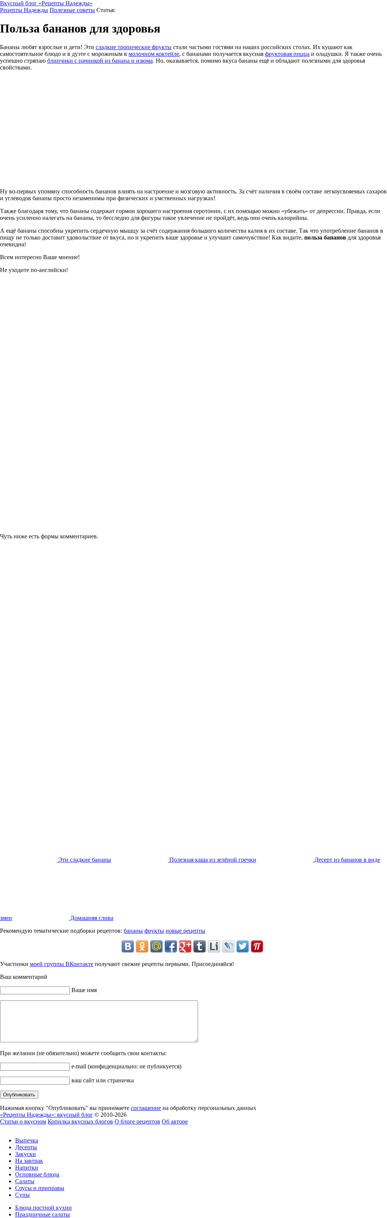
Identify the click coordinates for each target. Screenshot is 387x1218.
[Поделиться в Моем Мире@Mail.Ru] (156, 946)
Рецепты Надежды (24, 10)
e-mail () (125, 1066)
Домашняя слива (91, 918)
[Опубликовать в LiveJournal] (228, 946)
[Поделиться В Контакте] (128, 946)
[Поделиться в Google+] (185, 946)
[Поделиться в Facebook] (171, 946)
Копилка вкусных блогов (80, 1121)
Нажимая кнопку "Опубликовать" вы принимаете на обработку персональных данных (128, 1108)
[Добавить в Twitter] (243, 946)
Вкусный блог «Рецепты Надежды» (46, 3)
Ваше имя (83, 990)
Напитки (26, 1167)
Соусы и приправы (39, 1188)
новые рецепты (185, 930)
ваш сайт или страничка (102, 1080)
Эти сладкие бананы (84, 859)
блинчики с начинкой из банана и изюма (100, 60)
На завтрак (29, 1161)
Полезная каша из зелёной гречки (212, 859)
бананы (133, 930)
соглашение (146, 1108)
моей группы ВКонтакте (61, 964)
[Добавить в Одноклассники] (142, 946)
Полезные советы (72, 10)
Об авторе (175, 1121)
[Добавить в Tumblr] (200, 946)
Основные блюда (37, 1174)
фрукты (154, 930)
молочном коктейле (153, 54)
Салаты (24, 1181)
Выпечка (26, 1140)
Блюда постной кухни (43, 1207)
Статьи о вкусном (23, 1121)
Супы (22, 1195)
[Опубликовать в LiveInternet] (214, 946)
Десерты (26, 1147)
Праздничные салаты (42, 1214)
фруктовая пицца (287, 54)
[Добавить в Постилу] (257, 946)
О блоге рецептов (137, 1121)
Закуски (25, 1154)
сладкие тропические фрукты (134, 47)
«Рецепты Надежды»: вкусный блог (46, 1114)
